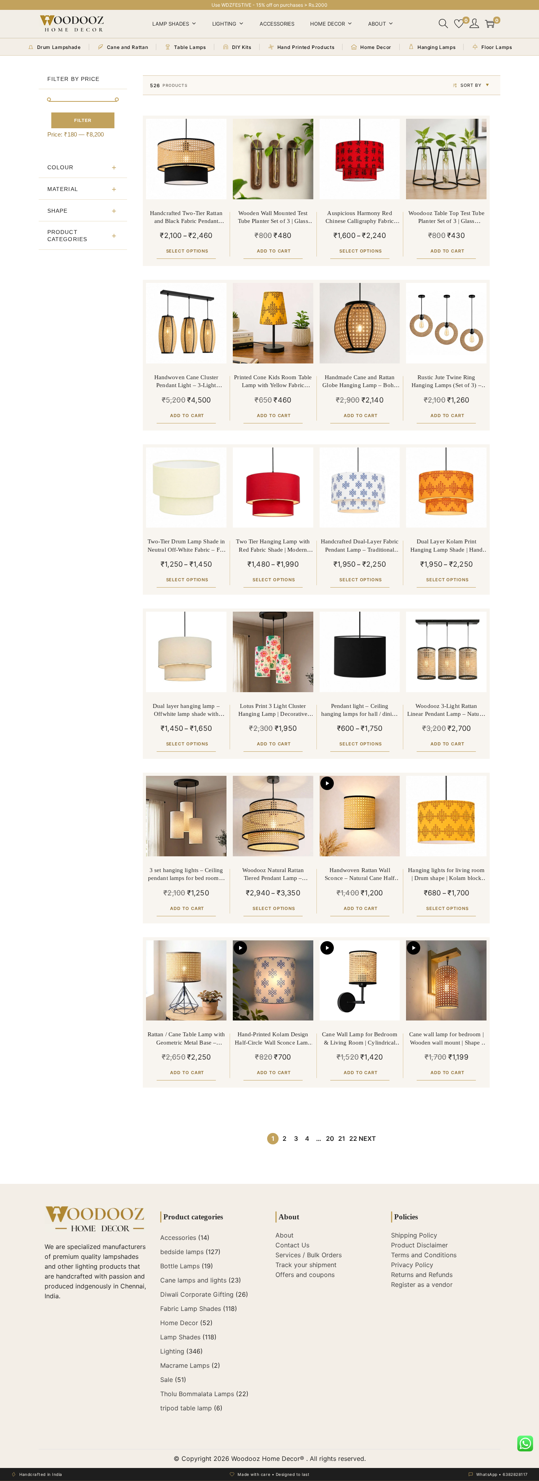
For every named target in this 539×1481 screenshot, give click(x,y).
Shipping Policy (414, 1235)
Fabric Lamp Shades (190, 1308)
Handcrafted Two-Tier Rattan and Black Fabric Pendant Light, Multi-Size (186, 217)
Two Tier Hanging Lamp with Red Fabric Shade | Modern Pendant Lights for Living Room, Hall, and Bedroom (273, 546)
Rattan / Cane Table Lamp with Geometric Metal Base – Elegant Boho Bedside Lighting (186, 1039)
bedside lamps (182, 1252)
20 (330, 1138)
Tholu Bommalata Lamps (197, 1394)
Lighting (224, 24)
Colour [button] (60, 167)
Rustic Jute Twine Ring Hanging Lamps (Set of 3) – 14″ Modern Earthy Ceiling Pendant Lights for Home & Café (446, 381)
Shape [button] (57, 211)
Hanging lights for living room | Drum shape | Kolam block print (446, 874)
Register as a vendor (422, 1284)
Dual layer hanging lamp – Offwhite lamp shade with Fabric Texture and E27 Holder (186, 710)
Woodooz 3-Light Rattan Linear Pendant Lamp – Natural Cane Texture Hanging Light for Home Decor (446, 710)
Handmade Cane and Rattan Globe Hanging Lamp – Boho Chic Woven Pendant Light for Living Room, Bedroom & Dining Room (360, 381)
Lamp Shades (170, 24)
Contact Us (292, 1245)
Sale (166, 1380)
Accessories (277, 24)
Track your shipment (306, 1265)
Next (367, 1138)
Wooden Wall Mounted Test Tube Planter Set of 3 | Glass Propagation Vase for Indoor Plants (273, 217)
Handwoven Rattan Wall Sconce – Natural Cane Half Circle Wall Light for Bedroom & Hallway (360, 874)
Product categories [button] (67, 235)
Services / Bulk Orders (308, 1255)
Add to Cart (274, 251)
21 (341, 1138)
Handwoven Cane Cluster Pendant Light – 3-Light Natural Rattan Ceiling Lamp (186, 381)
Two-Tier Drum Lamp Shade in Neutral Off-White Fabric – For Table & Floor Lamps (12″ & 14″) (186, 546)
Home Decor (327, 24)
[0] (459, 23)
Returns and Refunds (422, 1275)
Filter (83, 120)
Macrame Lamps (185, 1365)
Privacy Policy (412, 1265)
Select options (187, 251)
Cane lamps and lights (193, 1280)
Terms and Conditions (424, 1255)
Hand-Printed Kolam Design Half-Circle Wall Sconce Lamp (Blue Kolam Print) (273, 1039)
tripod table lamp (186, 1408)
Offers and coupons (305, 1275)
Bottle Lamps (180, 1266)
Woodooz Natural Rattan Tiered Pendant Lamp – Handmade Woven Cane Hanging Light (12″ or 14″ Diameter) (273, 874)
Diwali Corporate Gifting (197, 1294)
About (377, 24)
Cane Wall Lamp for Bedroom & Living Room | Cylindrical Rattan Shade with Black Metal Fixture (359, 1039)
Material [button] (62, 189)
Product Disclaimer (419, 1245)
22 (353, 1138)
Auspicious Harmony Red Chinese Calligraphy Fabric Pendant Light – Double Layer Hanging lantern (360, 217)
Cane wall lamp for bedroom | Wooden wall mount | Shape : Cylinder (446, 1039)
